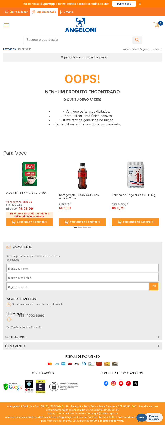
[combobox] (82, 40)
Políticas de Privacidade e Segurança (50, 417)
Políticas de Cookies (85, 417)
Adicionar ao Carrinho (32, 222)
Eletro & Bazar (19, 11)
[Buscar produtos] (137, 40)
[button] (6, 25)
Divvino (68, 11)
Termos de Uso (108, 417)
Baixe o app (124, 3)
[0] (156, 25)
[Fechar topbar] (140, 3)
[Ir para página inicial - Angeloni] (80, 25)
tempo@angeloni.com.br (70, 409)
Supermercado (46, 11)
